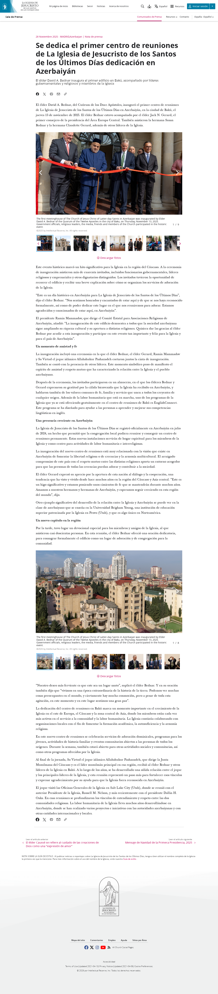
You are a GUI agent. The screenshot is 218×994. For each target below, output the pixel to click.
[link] (37, 819)
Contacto (184, 16)
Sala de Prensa (13, 17)
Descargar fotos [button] (110, 258)
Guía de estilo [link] (129, 859)
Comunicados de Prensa (149, 16)
